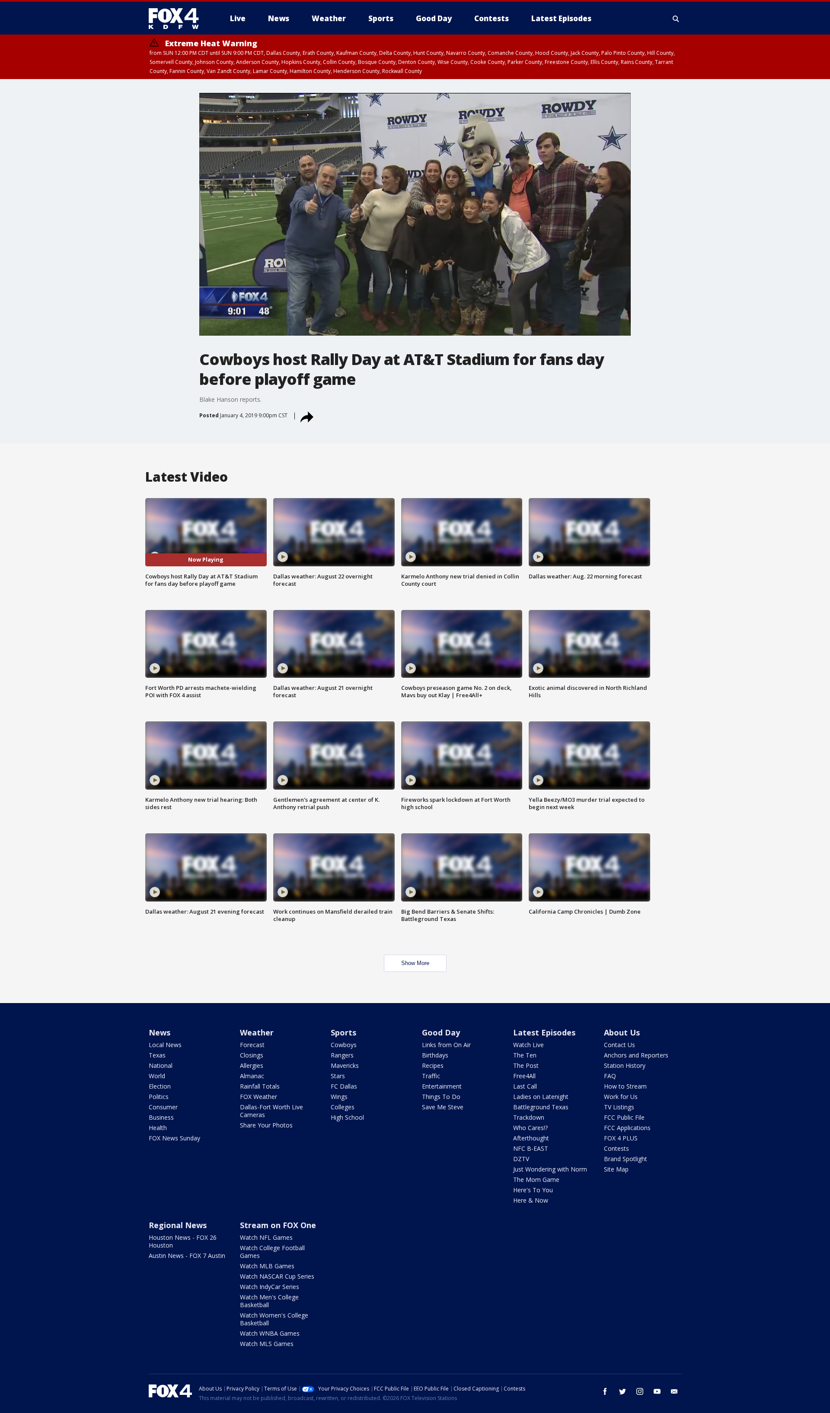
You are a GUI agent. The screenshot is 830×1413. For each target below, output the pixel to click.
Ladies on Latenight (540, 1096)
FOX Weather (258, 1096)
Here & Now (530, 1200)
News (159, 1032)
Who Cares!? (530, 1128)
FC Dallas (344, 1086)
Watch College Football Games (272, 1252)
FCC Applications (627, 1128)
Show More (415, 963)
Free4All (524, 1076)
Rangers (342, 1055)
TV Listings (619, 1107)
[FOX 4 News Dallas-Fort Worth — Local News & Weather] (177, 18)
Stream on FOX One (278, 1225)
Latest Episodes (544, 1032)
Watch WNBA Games (270, 1333)
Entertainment (442, 1086)
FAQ (610, 1076)
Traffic (431, 1076)
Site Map (616, 1169)
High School (347, 1117)
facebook (605, 1391)
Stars (338, 1076)
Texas (157, 1055)
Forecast (252, 1045)
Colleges (342, 1107)
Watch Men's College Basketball (269, 1301)
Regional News (178, 1225)
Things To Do (441, 1096)
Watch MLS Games (267, 1344)
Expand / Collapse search (676, 18)
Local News (165, 1045)
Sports (343, 1032)
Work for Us (621, 1096)
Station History (624, 1065)
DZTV (521, 1159)
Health (158, 1128)
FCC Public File (624, 1117)
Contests (616, 1148)
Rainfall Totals (260, 1086)
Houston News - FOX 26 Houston (183, 1241)
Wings (339, 1096)
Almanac (252, 1076)
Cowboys (344, 1045)
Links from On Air (446, 1045)
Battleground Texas (540, 1107)
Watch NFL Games (266, 1237)
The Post (526, 1065)
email (674, 1391)
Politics (159, 1096)
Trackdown (528, 1117)
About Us (622, 1032)
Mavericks (345, 1065)
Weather (257, 1032)
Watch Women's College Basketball (274, 1319)
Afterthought (531, 1138)
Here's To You (533, 1190)
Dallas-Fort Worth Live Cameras (271, 1111)
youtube (657, 1391)
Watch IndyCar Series (269, 1287)
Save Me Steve (442, 1107)
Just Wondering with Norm (550, 1169)
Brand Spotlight (625, 1159)
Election (160, 1086)
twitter (622, 1391)
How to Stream (625, 1086)
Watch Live (528, 1045)
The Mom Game (536, 1179)
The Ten (524, 1055)
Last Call (525, 1086)
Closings (251, 1055)
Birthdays (435, 1055)
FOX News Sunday (174, 1138)
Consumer (163, 1107)
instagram (640, 1391)
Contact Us (619, 1045)
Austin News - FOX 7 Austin (187, 1255)
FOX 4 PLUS (621, 1138)
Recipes (433, 1065)
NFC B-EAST (530, 1148)
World (157, 1076)
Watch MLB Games (267, 1266)
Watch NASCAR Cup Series (277, 1276)
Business (161, 1117)
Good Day (441, 1032)
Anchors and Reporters (636, 1055)
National (160, 1065)
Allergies (251, 1065)
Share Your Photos (266, 1125)
